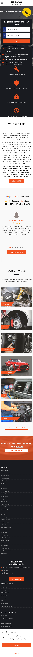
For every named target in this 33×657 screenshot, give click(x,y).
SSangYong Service (6, 537)
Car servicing (5, 592)
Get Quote (17, 41)
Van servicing (5, 603)
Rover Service (5, 530)
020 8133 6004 (16, 5)
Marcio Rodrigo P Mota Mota (16, 220)
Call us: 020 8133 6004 (16, 427)
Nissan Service (5, 522)
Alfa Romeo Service (6, 473)
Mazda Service (5, 509)
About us (4, 615)
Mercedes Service (5, 512)
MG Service (4, 514)
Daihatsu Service (5, 480)
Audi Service (5, 470)
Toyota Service (5, 545)
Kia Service (4, 501)
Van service (5, 600)
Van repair (5, 598)
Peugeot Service (5, 525)
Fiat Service (4, 483)
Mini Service (4, 517)
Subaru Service (5, 540)
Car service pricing (6, 623)
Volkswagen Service (6, 550)
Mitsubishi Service (6, 519)
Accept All (16, 645)
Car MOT (4, 587)
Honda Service (5, 488)
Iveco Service (5, 496)
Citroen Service (5, 475)
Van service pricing (7, 626)
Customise (17, 649)
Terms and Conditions (7, 618)
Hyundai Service (5, 491)
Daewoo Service (5, 478)
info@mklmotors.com (7, 572)
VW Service (4, 553)
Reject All (16, 653)
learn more (16, 181)
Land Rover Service (6, 504)
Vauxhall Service (5, 548)
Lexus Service (5, 506)
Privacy (4, 621)
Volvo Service (5, 556)
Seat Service (4, 532)
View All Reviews (16, 252)
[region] (16, 643)
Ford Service (4, 486)
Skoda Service (5, 535)
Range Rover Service (6, 527)
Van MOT (4, 595)
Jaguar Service (5, 499)
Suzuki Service (5, 543)
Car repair (4, 590)
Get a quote (16, 450)
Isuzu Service (5, 493)
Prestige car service (7, 606)
